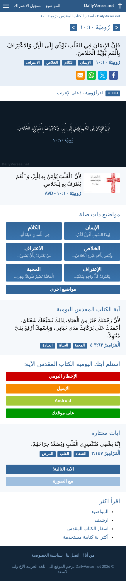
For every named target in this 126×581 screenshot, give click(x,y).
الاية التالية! (63, 469)
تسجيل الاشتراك (28, 6)
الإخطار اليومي (63, 376)
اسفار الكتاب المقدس (76, 16)
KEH (115, 93)
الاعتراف (33, 63)
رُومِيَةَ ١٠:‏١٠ (108, 62)
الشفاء (81, 454)
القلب (64, 454)
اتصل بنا (72, 555)
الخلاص (52, 63)
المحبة (80, 345)
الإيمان (85, 63)
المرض (47, 454)
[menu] (6, 8)
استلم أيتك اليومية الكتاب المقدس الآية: (72, 364)
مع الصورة (63, 481)
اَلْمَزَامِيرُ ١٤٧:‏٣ (105, 453)
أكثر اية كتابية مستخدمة (85, 537)
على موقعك (63, 413)
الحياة (63, 345)
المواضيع (53, 6)
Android (63, 401)
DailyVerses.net (108, 16)
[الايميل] (81, 77)
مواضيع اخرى (63, 289)
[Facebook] (114, 77)
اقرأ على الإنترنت (80, 93)
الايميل (63, 388)
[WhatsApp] (92, 75)
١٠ (42, 16)
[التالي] (73, 27)
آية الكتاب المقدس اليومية (88, 310)
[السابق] (116, 27)
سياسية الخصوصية (47, 555)
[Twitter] (103, 77)
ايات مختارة (105, 433)
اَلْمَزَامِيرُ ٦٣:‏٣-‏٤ (105, 345)
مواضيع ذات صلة (99, 215)
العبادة (47, 345)
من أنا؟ (89, 555)
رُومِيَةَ (51, 16)
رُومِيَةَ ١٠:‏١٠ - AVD (63, 193)
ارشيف (101, 520)
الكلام (69, 63)
